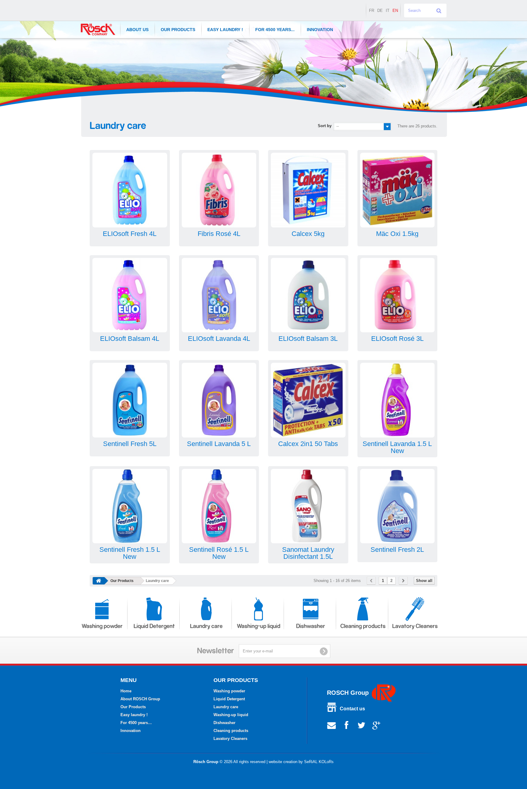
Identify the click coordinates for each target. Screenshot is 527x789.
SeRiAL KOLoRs (319, 761)
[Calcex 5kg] (308, 190)
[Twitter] (361, 724)
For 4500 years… (136, 722)
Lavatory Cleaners (415, 626)
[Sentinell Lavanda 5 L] (219, 400)
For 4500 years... (275, 29)
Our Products (178, 29)
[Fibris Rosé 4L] (219, 190)
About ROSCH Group (140, 699)
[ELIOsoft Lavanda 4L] (219, 295)
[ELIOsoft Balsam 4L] (129, 295)
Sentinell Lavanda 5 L (219, 443)
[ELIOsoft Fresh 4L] (129, 190)
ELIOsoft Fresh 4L (129, 233)
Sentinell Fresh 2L (397, 549)
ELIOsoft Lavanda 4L (219, 338)
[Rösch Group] (98, 29)
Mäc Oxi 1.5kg (397, 233)
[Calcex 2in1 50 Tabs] (308, 400)
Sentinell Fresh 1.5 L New (129, 553)
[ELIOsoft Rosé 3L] (397, 295)
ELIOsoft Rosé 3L (397, 338)
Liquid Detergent (154, 626)
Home (125, 691)
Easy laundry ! (225, 29)
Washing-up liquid (258, 626)
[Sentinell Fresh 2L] (397, 506)
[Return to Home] (98, 580)
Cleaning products (362, 626)
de (380, 10)
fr (371, 10)
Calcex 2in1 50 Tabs (308, 443)
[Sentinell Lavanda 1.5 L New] (397, 400)
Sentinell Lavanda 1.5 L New (397, 447)
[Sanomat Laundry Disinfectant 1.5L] (308, 506)
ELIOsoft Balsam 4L (129, 338)
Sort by (325, 125)
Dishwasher (310, 626)
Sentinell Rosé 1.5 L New (219, 553)
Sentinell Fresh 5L (129, 443)
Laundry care (206, 626)
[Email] (331, 724)
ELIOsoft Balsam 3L (308, 338)
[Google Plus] (376, 724)
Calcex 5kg (308, 233)
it (387, 10)
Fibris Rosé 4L (219, 233)
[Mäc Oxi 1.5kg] (397, 190)
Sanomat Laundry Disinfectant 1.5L (308, 553)
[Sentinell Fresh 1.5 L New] (129, 506)
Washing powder (102, 626)
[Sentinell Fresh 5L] (129, 400)
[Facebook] (346, 724)
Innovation (320, 29)
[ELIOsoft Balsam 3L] (308, 295)
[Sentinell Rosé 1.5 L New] (219, 506)
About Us (137, 29)
